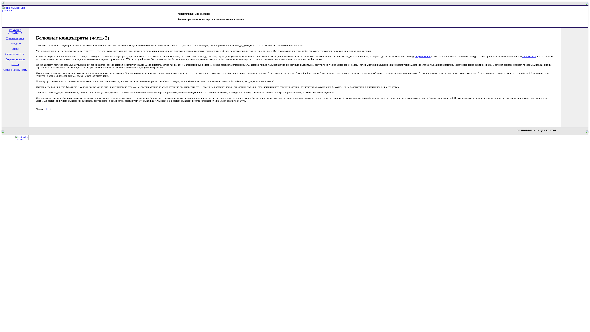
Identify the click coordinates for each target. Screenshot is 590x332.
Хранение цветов (15, 38)
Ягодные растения (15, 59)
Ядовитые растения (15, 54)
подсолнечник (423, 56)
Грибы (15, 48)
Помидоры (15, 43)
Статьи (15, 64)
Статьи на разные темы (15, 69)
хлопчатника (529, 56)
